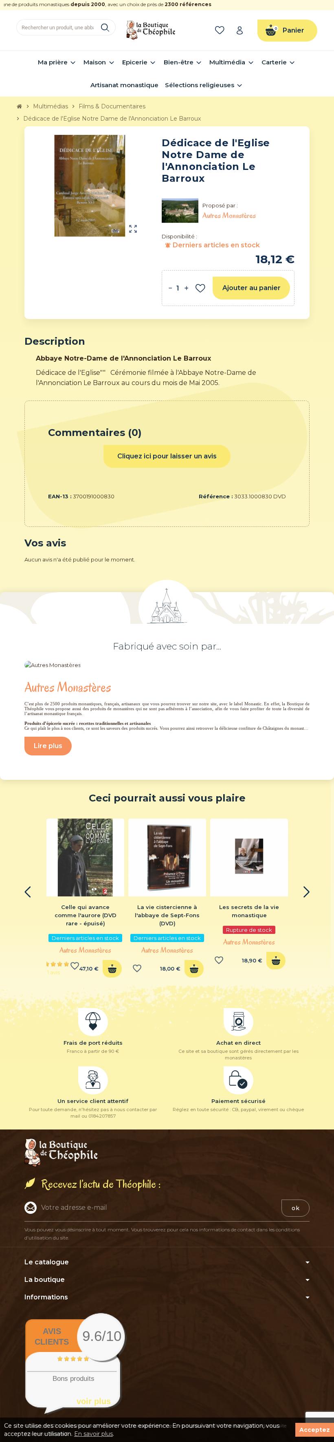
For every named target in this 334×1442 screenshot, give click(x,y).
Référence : (216, 496)
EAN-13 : (60, 496)
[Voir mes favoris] (221, 30)
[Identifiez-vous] (242, 30)
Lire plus (48, 746)
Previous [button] (27, 892)
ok (295, 1208)
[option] (85, 900)
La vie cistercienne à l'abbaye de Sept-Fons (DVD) (167, 915)
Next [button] (306, 892)
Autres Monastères (85, 950)
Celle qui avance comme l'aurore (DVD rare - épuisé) (85, 915)
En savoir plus (93, 1434)
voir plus (94, 1401)
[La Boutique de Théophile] (150, 29)
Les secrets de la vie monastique (249, 911)
